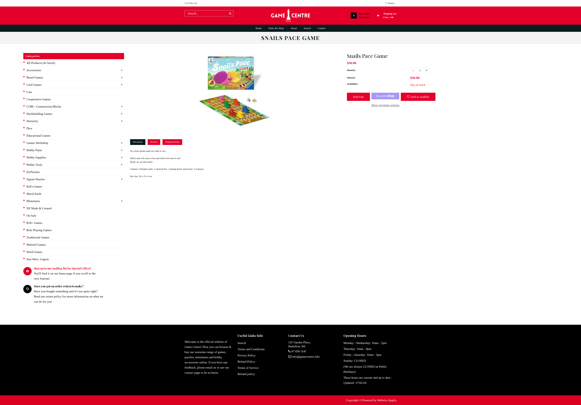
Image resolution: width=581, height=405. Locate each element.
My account (364, 14)
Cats (29, 92)
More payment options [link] (385, 105)
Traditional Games (37, 237)
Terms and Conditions (251, 349)
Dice (29, 128)
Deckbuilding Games (39, 113)
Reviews (154, 142)
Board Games (34, 77)
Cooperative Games (38, 99)
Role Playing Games (39, 230)
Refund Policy (246, 361)
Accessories (33, 70)
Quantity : (352, 70)
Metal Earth (33, 193)
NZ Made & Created (39, 208)
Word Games (34, 252)
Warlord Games (36, 244)
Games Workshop (37, 142)
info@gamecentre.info (306, 356)
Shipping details (172, 142)
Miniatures (33, 201)
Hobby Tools (34, 164)
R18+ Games (34, 222)
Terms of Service (248, 367)
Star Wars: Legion (37, 259)
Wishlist (391, 3)
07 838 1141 (192, 3)
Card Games (34, 84)
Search (242, 343)
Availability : (353, 84)
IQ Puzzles (33, 172)
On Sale (31, 215)
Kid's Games (34, 186)
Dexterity (32, 121)
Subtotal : (351, 78)
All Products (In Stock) (40, 63)
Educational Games (38, 135)
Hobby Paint (34, 150)
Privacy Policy (247, 355)
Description (138, 142)
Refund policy (246, 374)
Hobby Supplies (36, 157)
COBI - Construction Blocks (43, 106)
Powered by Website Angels (379, 400)
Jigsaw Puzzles (35, 179)
